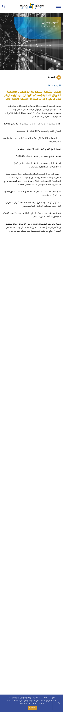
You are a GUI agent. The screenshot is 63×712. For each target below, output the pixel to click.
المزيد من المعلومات (27, 704)
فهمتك (32, 708)
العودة (51, 77)
